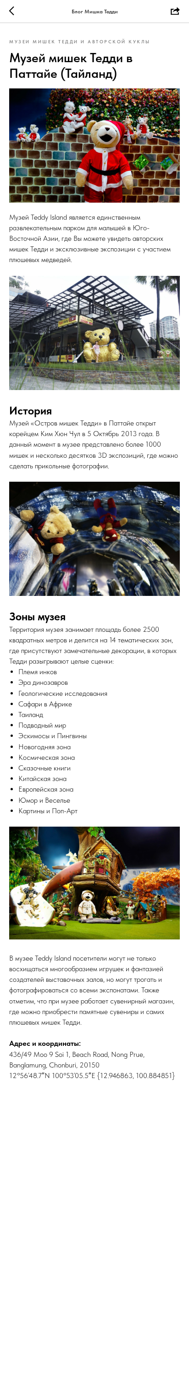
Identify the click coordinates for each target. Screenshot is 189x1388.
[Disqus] (94, 1232)
